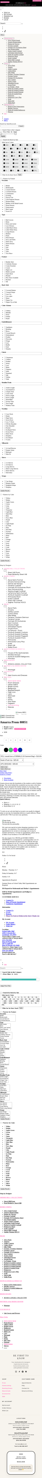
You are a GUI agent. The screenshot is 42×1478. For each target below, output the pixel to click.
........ (9, 709)
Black (8, 551)
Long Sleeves (10, 467)
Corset (8, 268)
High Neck (9, 418)
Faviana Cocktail (14, 586)
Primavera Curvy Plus (16, 642)
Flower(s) (9, 339)
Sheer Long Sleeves (12, 469)
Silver (8, 555)
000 (6, 145)
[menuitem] (23, 12)
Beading (8, 329)
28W (35, 163)
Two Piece (9, 253)
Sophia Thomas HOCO (17, 602)
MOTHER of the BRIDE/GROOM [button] (11, 1301)
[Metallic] (2, 1052)
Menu (2, 35)
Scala (10, 643)
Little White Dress (11, 230)
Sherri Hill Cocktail (15, 600)
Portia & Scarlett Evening (18, 634)
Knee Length (10, 397)
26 (6, 156)
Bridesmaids (9, 188)
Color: (2, 745)
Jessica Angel (13, 625)
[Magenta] (15, 750)
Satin (7, 371)
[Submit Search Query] (22, 968)
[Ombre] (2, 1055)
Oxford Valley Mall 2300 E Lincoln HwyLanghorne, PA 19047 (9, 933)
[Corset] (6, 1038)
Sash (7, 347)
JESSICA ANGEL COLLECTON (19, 664)
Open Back (9, 274)
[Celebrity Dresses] (6, 1035)
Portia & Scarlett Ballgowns (18, 657)
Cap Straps (9, 481)
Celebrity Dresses (11, 264)
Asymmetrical (10, 390)
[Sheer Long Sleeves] (6, 1108)
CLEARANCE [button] (5, 1309)
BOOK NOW (34, 5)
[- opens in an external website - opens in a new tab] (16, 1372)
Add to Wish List (5, 769)
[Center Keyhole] (6, 1036)
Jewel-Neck (9, 420)
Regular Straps (10, 483)
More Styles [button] (4, 1317)
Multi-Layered (10, 272)
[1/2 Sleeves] (6, 1103)
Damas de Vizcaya (15, 584)
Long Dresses (10, 232)
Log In (6, 19)
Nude (7, 545)
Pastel (7, 318)
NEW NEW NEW (14, 681)
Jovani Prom (13, 629)
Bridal (8, 186)
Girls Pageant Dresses (12, 199)
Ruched (8, 280)
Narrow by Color (8, 494)
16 (6, 152)
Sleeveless (9, 472)
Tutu (7, 251)
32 (29, 156)
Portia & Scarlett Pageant (18, 636)
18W (26, 160)
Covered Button (11, 290)
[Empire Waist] (4, 1096)
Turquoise (9, 510)
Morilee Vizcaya (14, 655)
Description (7, 778)
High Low (9, 270)
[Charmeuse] (3, 1068)
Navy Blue (9, 518)
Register (6, 18)
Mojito (8, 500)
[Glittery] (2, 1050)
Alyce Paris (12, 608)
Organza (8, 369)
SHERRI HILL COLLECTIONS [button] (11, 1197)
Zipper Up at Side (11, 302)
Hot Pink (9, 529)
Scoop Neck (9, 432)
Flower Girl (9, 197)
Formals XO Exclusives (17, 621)
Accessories (6, 1393)
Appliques (9, 327)
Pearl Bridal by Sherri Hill (17, 574)
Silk (7, 375)
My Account (8, 14)
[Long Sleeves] (6, 1106)
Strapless (8, 436)
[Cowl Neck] (5, 1085)
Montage (11, 670)
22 (29, 152)
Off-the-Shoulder (11, 424)
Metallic (8, 312)
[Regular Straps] (5, 1113)
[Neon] (2, 1054)
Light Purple (10, 524)
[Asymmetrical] (4, 1078)
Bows (7, 331)
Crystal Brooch (10, 333)
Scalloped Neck (11, 430)
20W (35, 160)
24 (37, 152)
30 (22, 156)
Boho (7, 222)
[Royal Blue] (20, 750)
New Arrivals (6, 1391)
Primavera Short (14, 597)
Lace (7, 343)
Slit (7, 281)
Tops (7, 249)
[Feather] (3, 1071)
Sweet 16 (9, 211)
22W (7, 163)
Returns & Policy (27, 1391)
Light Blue (9, 512)
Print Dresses (10, 238)
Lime (7, 506)
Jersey (8, 363)
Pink (7, 527)
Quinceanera (10, 207)
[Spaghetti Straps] (5, 1115)
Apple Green (10, 502)
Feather (8, 337)
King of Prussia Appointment (15, 902)
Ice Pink (8, 526)
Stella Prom (12, 647)
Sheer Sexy (9, 241)
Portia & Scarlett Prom (17, 638)
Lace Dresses (10, 226)
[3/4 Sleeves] (6, 1105)
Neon (7, 314)
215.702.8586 (29, 0)
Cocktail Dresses (11, 191)
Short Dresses (10, 243)
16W (16, 160)
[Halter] (5, 1087)
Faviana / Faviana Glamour (18, 617)
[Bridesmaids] (8, 1017)
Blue (7, 516)
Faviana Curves (14, 619)
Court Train (9, 393)
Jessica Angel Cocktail (16, 591)
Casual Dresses (10, 189)
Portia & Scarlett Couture (18, 632)
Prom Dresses (10, 205)
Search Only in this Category (11, 130)
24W (16, 163)
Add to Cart (4, 767)
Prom (4, 1383)
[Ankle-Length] (4, 1077)
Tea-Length (9, 403)
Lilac (7, 522)
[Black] (6, 750)
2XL (35, 171)
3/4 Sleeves (9, 465)
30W (7, 167)
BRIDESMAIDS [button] (5, 1294)
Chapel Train (10, 391)
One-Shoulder (10, 426)
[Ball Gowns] (5, 1024)
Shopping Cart (8, 16)
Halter (8, 416)
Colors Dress (13, 614)
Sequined (9, 373)
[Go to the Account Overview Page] (1, 9)
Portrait (8, 428)
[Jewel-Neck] (5, 1091)
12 (27, 149)
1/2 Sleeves (9, 463)
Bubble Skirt (10, 262)
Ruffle (8, 345)
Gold (7, 547)
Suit (7, 247)
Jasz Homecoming (15, 589)
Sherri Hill (11, 645)
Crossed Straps (10, 292)
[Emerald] (11, 750)
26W (26, 163)
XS (34, 167)
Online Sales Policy (6, 772)
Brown (8, 549)
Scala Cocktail (13, 599)
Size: (1, 735)
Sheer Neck (9, 434)
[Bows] (4, 1063)
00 (15, 145)
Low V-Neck (10, 422)
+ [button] (5, 570)
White (8, 557)
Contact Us (9, 900)
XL (27, 171)
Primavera (12, 640)
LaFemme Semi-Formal (17, 593)
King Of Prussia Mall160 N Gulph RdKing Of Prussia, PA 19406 (10, 943)
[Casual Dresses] (8, 1019)
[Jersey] (3, 1073)
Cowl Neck (9, 414)
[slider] (37, 979)
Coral (7, 541)
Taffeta (8, 377)
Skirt (7, 245)
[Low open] (5, 1047)
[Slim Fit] (4, 1099)
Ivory (7, 543)
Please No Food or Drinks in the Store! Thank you (22, 916)
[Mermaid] (4, 1098)
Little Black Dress (11, 228)
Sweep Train (10, 401)
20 (22, 152)
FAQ (23, 1385)
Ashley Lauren (13, 612)
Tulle (7, 379)
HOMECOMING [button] (6, 1207)
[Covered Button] (5, 1042)
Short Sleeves (10, 471)
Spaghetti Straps (11, 485)
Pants (7, 236)
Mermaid (8, 452)
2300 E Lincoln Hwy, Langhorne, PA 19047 (21, 1425)
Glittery (8, 311)
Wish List (7, 12)
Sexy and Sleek (10, 239)
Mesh (7, 367)
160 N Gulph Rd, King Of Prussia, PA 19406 (21, 1436)
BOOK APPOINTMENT (5, 2)
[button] (9, 38)
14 (35, 149)
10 (20, 149)
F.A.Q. (8, 912)
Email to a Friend (5, 774)
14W (7, 160)
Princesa (11, 658)
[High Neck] (5, 1089)
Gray (7, 553)
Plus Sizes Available (12, 278)
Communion (10, 193)
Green (8, 504)
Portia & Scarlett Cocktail (18, 595)
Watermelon (9, 533)
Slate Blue (9, 514)
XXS (26, 167)
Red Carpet (9, 209)
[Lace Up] (5, 1045)
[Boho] (5, 1026)
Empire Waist (10, 450)
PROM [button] (2, 1236)
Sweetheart (9, 438)
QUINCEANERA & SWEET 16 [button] (11, 1281)
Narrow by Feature (9, 178)
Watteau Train (10, 405)
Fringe (8, 341)
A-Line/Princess (11, 448)
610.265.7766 (12, 2)
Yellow (8, 498)
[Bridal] (8, 1015)
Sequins (8, 349)
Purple (8, 520)
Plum (7, 535)
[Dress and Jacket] (5, 1028)
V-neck (8, 440)
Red (7, 537)
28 (14, 156)
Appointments (26, 1383)
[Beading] (4, 1061)
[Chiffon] (3, 1070)
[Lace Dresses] (5, 1029)
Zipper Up (9, 300)
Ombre (8, 316)
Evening (8, 195)
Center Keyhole (11, 266)
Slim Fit (8, 454)
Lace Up (8, 294)
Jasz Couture (13, 623)
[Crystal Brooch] (4, 1064)
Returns (8, 914)
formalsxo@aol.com (21, 1444)
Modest (8, 234)
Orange (8, 539)
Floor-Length (10, 395)
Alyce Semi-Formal (15, 580)
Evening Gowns (7, 1388)
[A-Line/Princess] (4, 1094)
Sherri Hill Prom (14, 572)
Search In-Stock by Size (10, 140)
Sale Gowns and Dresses (17, 675)
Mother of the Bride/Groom (14, 203)
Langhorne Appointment (14, 904)
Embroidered (10, 335)
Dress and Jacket (11, 224)
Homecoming (10, 201)
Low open (9, 296)
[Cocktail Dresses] (8, 1020)
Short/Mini (9, 399)
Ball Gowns (9, 220)
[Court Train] (4, 1082)
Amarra (11, 610)
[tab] (23, 571)
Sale (5, 964)
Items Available (8, 780)
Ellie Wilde (12, 615)
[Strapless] (5, 1117)
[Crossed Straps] (5, 1043)
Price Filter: (6, 132)
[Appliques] (4, 1059)
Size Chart (3, 771)
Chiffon (8, 359)
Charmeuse (9, 357)
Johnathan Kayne (15, 627)
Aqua (7, 508)
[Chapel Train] (4, 1080)
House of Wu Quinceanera (18, 653)
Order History (10, 924)
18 (14, 152)
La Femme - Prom (15, 630)
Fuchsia (8, 531)
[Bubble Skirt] (6, 1033)
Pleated (8, 276)
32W (16, 167)
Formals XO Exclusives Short (19, 587)
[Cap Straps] (5, 1112)
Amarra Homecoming (16, 582)
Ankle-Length (10, 388)
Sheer (7, 298)
